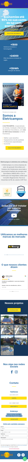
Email (2, 430)
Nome (2, 426)
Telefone (3, 433)
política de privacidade (21, 445)
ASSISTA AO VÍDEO (14, 219)
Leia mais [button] (7, 287)
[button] (26, 4)
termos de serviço (5, 446)
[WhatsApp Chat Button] (25, 459)
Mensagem (3, 437)
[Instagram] (23, 455)
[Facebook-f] (19, 455)
